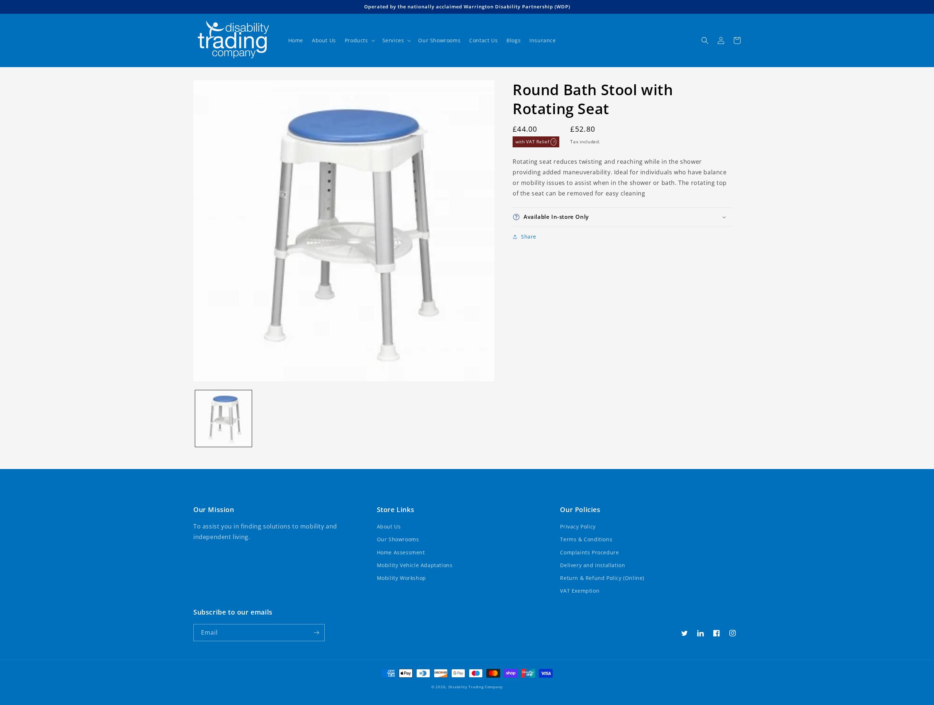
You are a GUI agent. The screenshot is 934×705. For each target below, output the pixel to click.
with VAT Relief (535, 142)
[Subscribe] (316, 632)
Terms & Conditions (586, 539)
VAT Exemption (579, 590)
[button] (359, 40)
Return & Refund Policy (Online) (602, 577)
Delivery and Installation (592, 565)
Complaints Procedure (589, 552)
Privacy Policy (577, 526)
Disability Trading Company (475, 686)
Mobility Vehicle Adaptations (415, 565)
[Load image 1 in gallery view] (223, 418)
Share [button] (528, 236)
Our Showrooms (398, 539)
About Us (389, 526)
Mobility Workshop (401, 577)
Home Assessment (401, 552)
